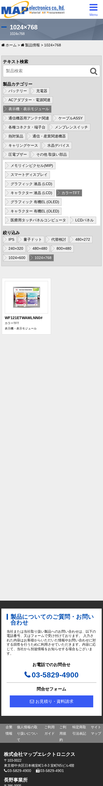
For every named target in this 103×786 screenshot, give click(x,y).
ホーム (11, 45)
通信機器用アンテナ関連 (28, 118)
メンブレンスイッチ (71, 127)
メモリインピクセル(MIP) (32, 165)
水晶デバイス (58, 145)
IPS (11, 239)
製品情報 (32, 45)
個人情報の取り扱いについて (27, 733)
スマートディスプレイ (29, 174)
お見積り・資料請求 (54, 701)
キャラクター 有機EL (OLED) (35, 211)
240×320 (15, 248)
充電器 (41, 91)
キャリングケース (23, 145)
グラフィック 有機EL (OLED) (35, 202)
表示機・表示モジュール (28, 109)
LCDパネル (84, 220)
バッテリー (17, 91)
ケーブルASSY (70, 118)
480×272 (82, 239)
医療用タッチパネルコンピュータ (38, 220)
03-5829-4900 (55, 675)
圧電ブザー (17, 154)
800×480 (64, 248)
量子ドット (33, 239)
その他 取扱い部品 (51, 154)
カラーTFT (71, 193)
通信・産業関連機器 (49, 136)
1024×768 (43, 258)
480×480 (39, 248)
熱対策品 (15, 136)
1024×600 (16, 258)
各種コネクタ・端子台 (26, 127)
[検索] (93, 71)
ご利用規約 (62, 733)
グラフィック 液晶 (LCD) (31, 184)
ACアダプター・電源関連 (29, 100)
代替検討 (58, 239)
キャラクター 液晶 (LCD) (31, 193)
